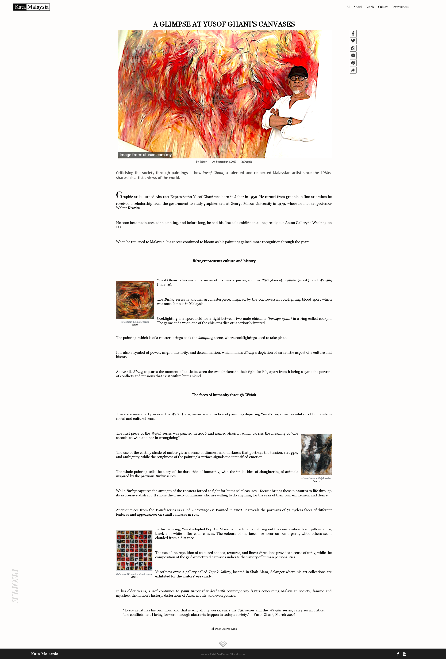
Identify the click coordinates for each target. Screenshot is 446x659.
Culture (383, 7)
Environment (400, 7)
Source (135, 324)
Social (358, 7)
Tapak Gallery (219, 572)
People (370, 7)
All (348, 7)
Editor (203, 162)
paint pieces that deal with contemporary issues (220, 591)
